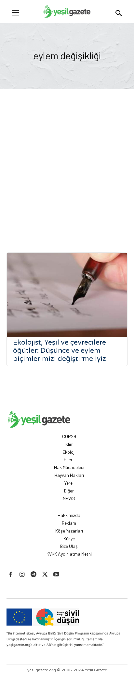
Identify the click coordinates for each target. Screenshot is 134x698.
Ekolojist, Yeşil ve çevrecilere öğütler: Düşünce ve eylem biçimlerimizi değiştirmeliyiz (59, 350)
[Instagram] (22, 575)
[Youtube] (56, 575)
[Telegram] (33, 575)
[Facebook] (11, 575)
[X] (45, 575)
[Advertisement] (67, 159)
